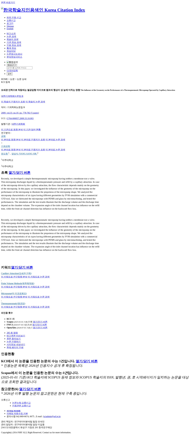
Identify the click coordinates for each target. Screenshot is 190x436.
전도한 (4, 154)
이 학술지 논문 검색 (35, 101)
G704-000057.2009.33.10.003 (20, 118)
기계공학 (5, 146)
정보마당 (11, 51)
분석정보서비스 (14, 57)
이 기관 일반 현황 (32, 129)
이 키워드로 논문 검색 (39, 277)
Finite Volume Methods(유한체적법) (17, 283)
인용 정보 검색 (14, 45)
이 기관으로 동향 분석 (12, 129)
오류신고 (11, 20)
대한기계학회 (18, 124)
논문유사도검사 (14, 54)
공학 (3, 136)
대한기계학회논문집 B (12, 96)
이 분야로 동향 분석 (11, 139)
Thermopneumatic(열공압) (13, 303)
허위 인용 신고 (14, 17)
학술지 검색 (12, 39)
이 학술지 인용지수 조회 (13, 101)
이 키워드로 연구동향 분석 (14, 277)
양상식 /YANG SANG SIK (24, 154)
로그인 (10, 23)
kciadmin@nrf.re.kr (52, 416)
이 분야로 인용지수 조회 (33, 139)
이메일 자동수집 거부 (17, 413)
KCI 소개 (11, 33)
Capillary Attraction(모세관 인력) (16, 273)
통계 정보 (11, 48)
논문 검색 (11, 36)
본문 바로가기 (8, 2)
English (10, 28)
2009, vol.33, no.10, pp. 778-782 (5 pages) (20, 113)
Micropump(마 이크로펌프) (14, 293)
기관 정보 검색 (14, 42)
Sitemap (10, 26)
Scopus (10, 322)
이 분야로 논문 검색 (55, 139)
